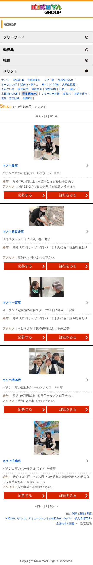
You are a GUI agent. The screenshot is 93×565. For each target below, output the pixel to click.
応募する (25, 195)
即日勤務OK (29, 93)
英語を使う (80, 93)
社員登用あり (65, 80)
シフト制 (49, 80)
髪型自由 (50, 89)
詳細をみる (68, 195)
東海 (82, 513)
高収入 (67, 93)
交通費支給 (33, 80)
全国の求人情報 (65, 523)
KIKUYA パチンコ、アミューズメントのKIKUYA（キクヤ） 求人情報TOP (48, 518)
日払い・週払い (68, 89)
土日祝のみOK (9, 93)
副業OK (27, 98)
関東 (74, 513)
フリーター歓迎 (50, 93)
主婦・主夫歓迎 (10, 98)
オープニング (9, 84)
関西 (89, 513)
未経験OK (18, 80)
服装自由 (23, 89)
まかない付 (7, 89)
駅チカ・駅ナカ (29, 84)
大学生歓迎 (68, 84)
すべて (5, 80)
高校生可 (37, 89)
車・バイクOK (50, 84)
